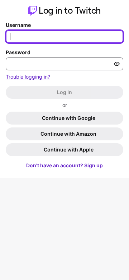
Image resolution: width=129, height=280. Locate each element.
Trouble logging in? (28, 77)
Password (18, 52)
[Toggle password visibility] (117, 64)
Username (18, 25)
